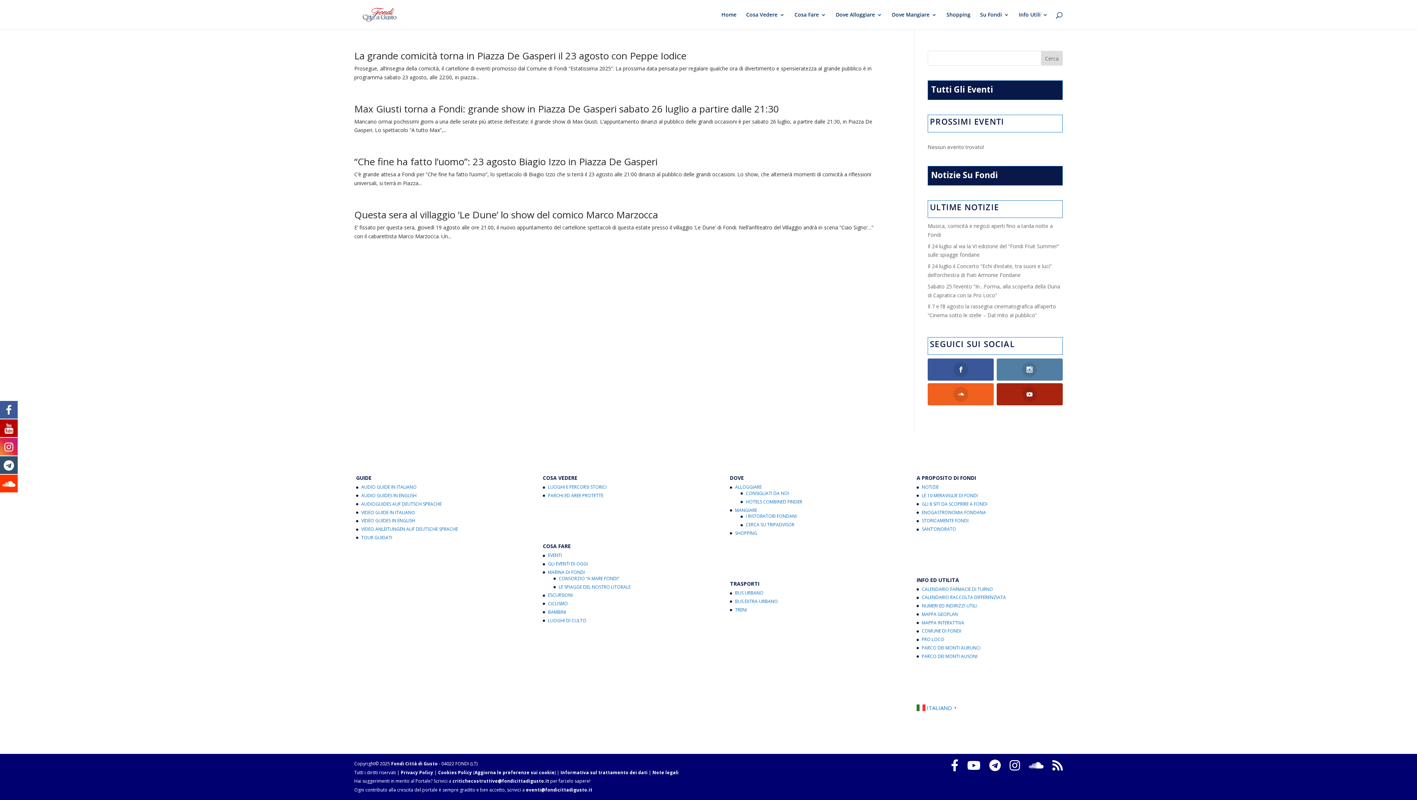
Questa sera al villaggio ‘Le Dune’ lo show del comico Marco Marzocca (506, 214)
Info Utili (1030, 15)
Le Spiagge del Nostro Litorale (595, 587)
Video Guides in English (388, 520)
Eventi (555, 555)
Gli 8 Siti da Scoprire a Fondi (954, 504)
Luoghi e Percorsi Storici (577, 487)
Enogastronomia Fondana (954, 512)
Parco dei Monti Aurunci (951, 648)
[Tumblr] (995, 765)
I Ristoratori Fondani (771, 516)
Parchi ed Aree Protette (575, 495)
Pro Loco (933, 639)
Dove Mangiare (911, 15)
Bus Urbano (749, 593)
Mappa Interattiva (943, 623)
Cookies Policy (455, 772)
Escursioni (560, 595)
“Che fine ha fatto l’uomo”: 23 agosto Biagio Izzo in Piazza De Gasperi (506, 161)
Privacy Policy (417, 772)
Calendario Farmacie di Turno (957, 589)
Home (729, 15)
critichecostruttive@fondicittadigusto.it (500, 781)
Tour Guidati (376, 537)
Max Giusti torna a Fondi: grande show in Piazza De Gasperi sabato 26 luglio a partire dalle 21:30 (566, 108)
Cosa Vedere (762, 15)
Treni (741, 610)
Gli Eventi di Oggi (568, 564)
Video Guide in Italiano (388, 512)
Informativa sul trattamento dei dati (604, 772)
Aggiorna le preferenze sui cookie (515, 772)
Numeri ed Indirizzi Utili (949, 606)
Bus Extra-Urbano (756, 601)
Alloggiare (748, 487)
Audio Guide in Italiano (389, 487)
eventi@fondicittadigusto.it (559, 790)
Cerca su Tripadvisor (770, 525)
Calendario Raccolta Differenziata (964, 597)
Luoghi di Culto (567, 620)
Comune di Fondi (941, 631)
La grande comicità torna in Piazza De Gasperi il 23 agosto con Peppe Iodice (520, 55)
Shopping (958, 15)
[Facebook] (954, 765)
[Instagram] (1015, 765)
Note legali (665, 772)
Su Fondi (991, 15)
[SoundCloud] (1036, 765)
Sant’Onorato (939, 529)
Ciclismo (558, 603)
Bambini (557, 612)
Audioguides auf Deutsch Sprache (401, 504)
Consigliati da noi (767, 493)
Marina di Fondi (566, 572)
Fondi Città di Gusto (414, 764)
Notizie (930, 487)
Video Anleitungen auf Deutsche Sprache (409, 529)
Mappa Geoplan (940, 614)
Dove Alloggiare (855, 15)
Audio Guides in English (389, 495)
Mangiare (746, 510)
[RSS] (1057, 765)
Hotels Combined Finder (774, 502)
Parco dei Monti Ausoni (950, 656)
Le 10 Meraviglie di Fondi (950, 495)
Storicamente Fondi (945, 520)
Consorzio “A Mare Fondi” (589, 578)
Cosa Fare (806, 15)
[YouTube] (973, 765)
